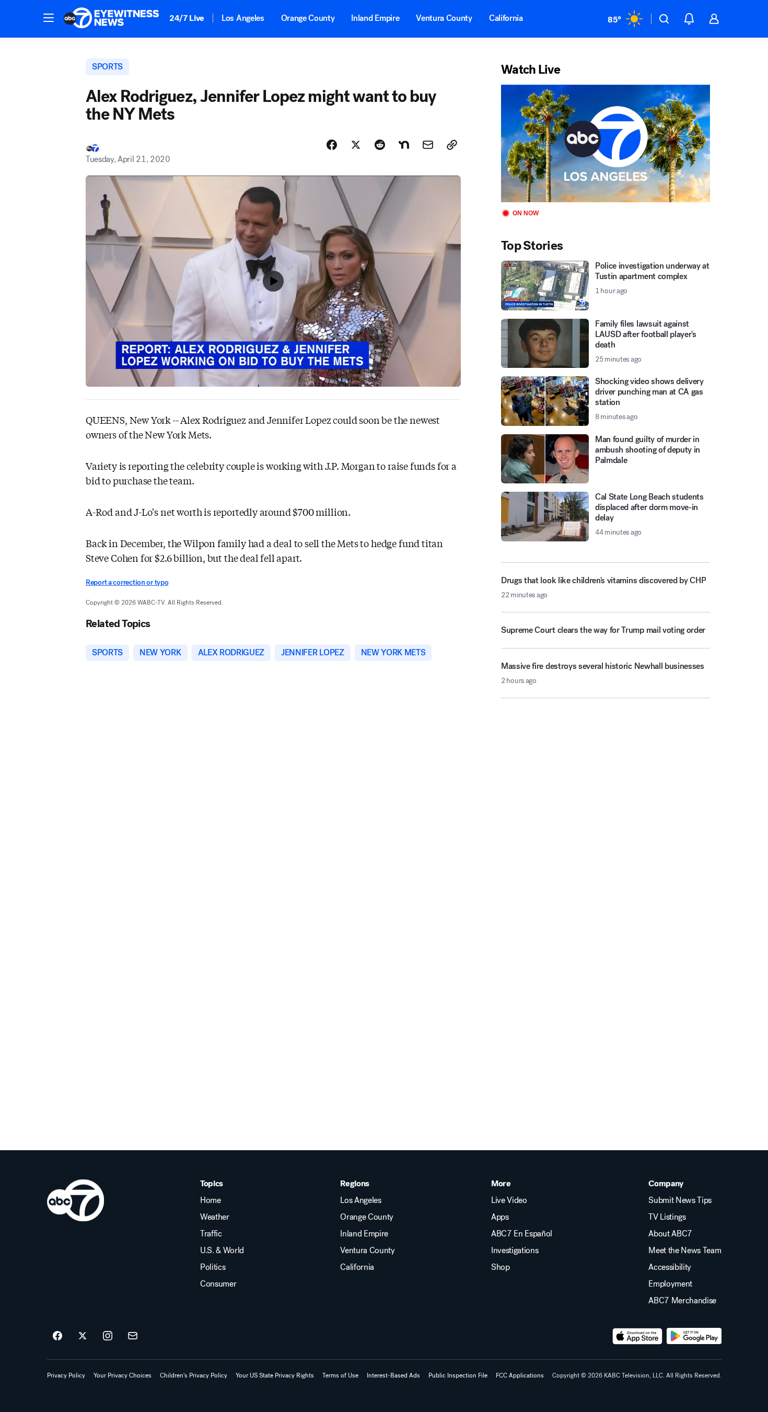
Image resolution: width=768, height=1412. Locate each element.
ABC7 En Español (521, 1234)
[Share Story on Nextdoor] (404, 145)
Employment (670, 1284)
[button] (49, 17)
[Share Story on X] (356, 145)
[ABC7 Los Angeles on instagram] (107, 1336)
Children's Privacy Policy (193, 1375)
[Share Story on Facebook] (332, 145)
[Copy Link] (452, 145)
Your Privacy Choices (123, 1375)
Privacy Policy (66, 1375)
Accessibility (669, 1267)
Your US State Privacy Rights (275, 1375)
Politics (212, 1267)
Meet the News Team (684, 1250)
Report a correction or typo (127, 582)
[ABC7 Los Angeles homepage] (111, 18)
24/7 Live (186, 18)
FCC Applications (520, 1375)
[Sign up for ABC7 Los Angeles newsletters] (132, 1336)
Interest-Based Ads (393, 1375)
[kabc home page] (75, 1200)
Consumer (218, 1284)
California (506, 18)
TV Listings (666, 1217)
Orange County (308, 18)
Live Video (509, 1200)
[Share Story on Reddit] (380, 145)
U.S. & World (222, 1250)
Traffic (211, 1234)
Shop (500, 1267)
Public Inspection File (457, 1375)
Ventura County (444, 18)
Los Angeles (243, 18)
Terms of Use (340, 1375)
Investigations (515, 1250)
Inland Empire (375, 18)
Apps (500, 1217)
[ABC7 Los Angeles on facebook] (57, 1336)
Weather (214, 1217)
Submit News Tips (680, 1200)
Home (210, 1200)
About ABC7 (670, 1234)
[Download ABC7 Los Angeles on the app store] (637, 1336)
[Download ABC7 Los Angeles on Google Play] (694, 1336)
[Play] (605, 143)
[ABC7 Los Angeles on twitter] (82, 1336)
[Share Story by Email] (428, 145)
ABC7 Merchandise (682, 1301)
